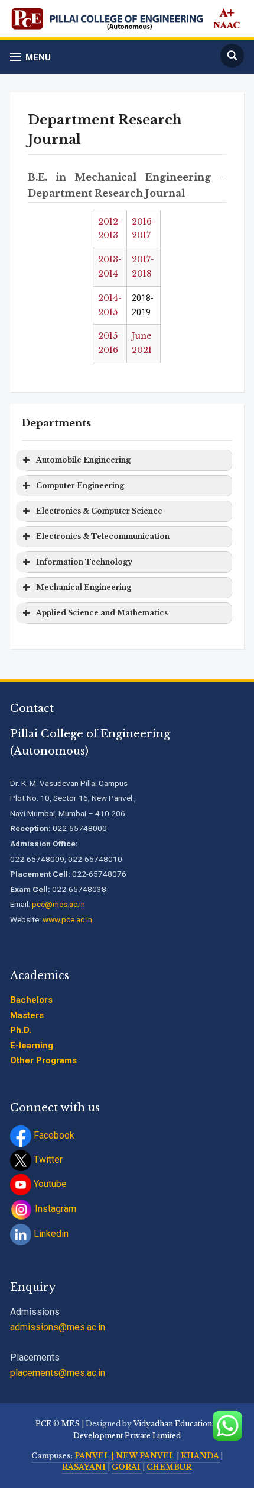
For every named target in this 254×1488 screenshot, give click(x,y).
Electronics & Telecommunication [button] (103, 536)
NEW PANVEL (146, 1455)
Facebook (52, 1135)
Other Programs (43, 1060)
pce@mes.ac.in (58, 904)
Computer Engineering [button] (80, 485)
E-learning (31, 1045)
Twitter (47, 1159)
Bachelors (31, 1000)
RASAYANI (85, 1467)
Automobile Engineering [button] (83, 460)
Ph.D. (20, 1030)
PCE (43, 1423)
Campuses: (52, 1455)
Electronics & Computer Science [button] (99, 510)
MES (70, 1423)
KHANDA (200, 1455)
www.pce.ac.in (67, 919)
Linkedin (50, 1233)
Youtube (49, 1183)
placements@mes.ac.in (57, 1372)
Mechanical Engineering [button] (83, 587)
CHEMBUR (168, 1467)
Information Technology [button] (84, 561)
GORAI (127, 1467)
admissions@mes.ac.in (57, 1327)
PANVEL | (94, 1455)
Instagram (54, 1208)
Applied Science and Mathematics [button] (102, 612)
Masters (27, 1015)
